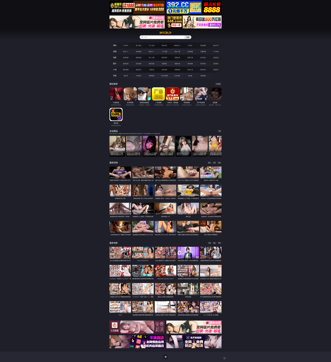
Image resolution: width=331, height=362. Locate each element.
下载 (219, 131)
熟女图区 (203, 64)
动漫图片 (164, 64)
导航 (115, 75)
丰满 (209, 243)
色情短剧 (203, 76)
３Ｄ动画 (164, 51)
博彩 (115, 45)
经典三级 (190, 58)
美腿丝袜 (177, 64)
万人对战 (151, 45)
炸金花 (190, 45)
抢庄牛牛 (216, 45)
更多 (219, 162)
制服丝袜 (177, 58)
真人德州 (138, 45)
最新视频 (113, 162)
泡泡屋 (190, 76)
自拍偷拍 (138, 51)
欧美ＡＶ (151, 51)
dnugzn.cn (165, 33)
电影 (115, 57)
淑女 (214, 243)
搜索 (188, 37)
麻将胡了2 (177, 45)
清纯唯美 (190, 64)
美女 (209, 162)
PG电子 (125, 45)
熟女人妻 (177, 51)
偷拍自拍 (138, 58)
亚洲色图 (138, 64)
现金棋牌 (203, 45)
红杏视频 (177, 76)
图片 (115, 63)
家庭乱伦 (138, 70)
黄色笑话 (203, 70)
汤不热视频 (164, 76)
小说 (115, 69)
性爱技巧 (216, 70)
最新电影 (113, 242)
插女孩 (126, 76)
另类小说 (190, 70)
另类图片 (216, 64)
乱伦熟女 (203, 58)
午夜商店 (138, 76)
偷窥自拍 (126, 64)
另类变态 (216, 58)
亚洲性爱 (126, 58)
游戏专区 (164, 45)
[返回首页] (224, 358)
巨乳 (214, 162)
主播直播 (203, 51)
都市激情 (126, 70)
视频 (115, 51)
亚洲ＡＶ (126, 51)
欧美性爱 (164, 58)
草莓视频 (151, 76)
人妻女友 (151, 70)
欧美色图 (151, 64)
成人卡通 (151, 58)
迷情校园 (177, 70)
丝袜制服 (190, 51)
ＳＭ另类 (216, 51)
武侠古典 (164, 70)
